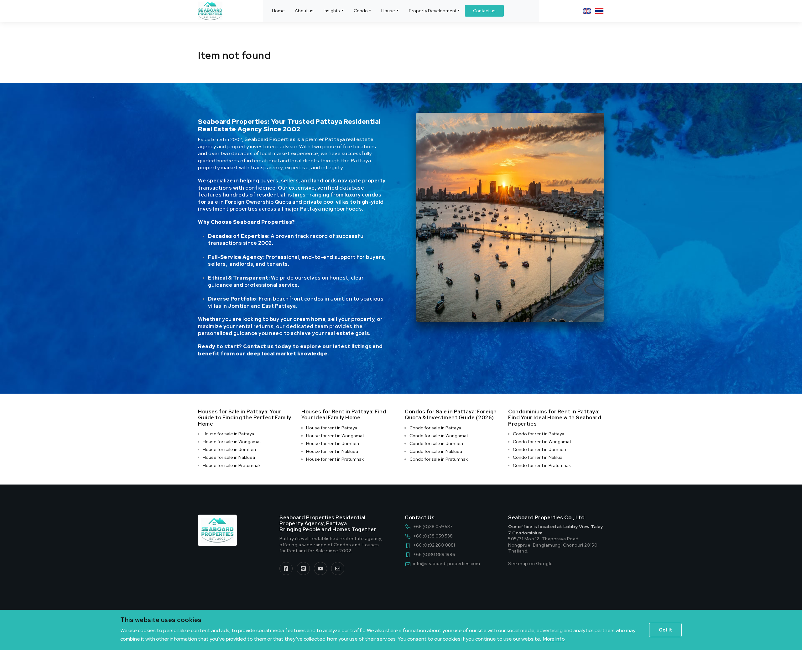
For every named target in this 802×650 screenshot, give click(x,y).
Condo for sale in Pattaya (435, 428)
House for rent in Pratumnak (335, 459)
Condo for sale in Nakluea (435, 451)
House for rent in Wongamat (335, 435)
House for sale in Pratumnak (232, 465)
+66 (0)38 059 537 (432, 526)
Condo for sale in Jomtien (436, 443)
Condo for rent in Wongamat (542, 441)
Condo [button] (361, 10)
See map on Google (530, 563)
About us (304, 10)
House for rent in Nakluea (332, 451)
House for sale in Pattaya (228, 434)
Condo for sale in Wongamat (438, 435)
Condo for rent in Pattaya (538, 434)
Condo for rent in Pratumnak (542, 465)
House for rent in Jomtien (332, 443)
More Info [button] (554, 639)
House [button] (388, 10)
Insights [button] (332, 10)
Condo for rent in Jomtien (539, 449)
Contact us (484, 10)
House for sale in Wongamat (232, 441)
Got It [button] (665, 630)
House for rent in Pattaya (331, 428)
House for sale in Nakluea (229, 457)
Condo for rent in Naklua (537, 457)
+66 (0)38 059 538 (433, 536)
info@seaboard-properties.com (446, 563)
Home (278, 10)
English (586, 11)
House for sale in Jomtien (229, 449)
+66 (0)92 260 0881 (434, 545)
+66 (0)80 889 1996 (434, 554)
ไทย (599, 11)
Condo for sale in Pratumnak (438, 459)
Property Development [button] (432, 10)
